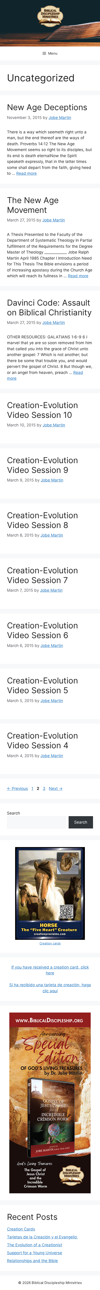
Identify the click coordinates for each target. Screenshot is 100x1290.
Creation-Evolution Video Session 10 (42, 410)
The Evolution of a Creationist (34, 1245)
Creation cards (50, 943)
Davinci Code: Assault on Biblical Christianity (49, 307)
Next (56, 788)
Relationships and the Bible (32, 1260)
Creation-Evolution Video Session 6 (42, 630)
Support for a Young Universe (34, 1252)
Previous (17, 788)
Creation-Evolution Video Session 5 (42, 685)
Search (13, 813)
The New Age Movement (33, 205)
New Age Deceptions (47, 107)
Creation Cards (21, 1229)
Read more (26, 173)
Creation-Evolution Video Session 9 (42, 465)
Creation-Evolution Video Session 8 (42, 520)
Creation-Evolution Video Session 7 (42, 575)
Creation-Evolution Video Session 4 (42, 740)
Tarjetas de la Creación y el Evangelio (42, 1237)
